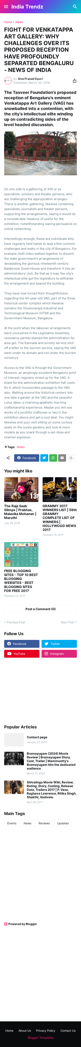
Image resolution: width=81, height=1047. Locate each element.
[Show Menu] (5, 6)
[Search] (75, 6)
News (19, 22)
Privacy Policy (45, 1030)
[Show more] (71, 458)
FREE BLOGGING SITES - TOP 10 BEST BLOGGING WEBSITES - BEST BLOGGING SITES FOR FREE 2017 (21, 581)
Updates (63, 823)
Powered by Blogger (22, 924)
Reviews (44, 823)
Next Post (67, 622)
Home (8, 22)
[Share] (73, 80)
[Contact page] (14, 740)
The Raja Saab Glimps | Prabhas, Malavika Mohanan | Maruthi (20, 512)
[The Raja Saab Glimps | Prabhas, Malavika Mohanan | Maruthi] (21, 489)
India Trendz (27, 7)
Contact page (37, 737)
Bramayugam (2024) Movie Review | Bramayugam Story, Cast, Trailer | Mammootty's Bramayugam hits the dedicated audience (51, 761)
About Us (24, 1030)
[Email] (62, 458)
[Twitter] (44, 458)
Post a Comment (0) (41, 609)
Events (11, 823)
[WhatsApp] (53, 458)
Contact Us (68, 1030)
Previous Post (16, 622)
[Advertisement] (30, 691)
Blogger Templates (40, 1037)
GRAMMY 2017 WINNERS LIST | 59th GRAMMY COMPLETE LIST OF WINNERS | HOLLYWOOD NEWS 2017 (60, 518)
